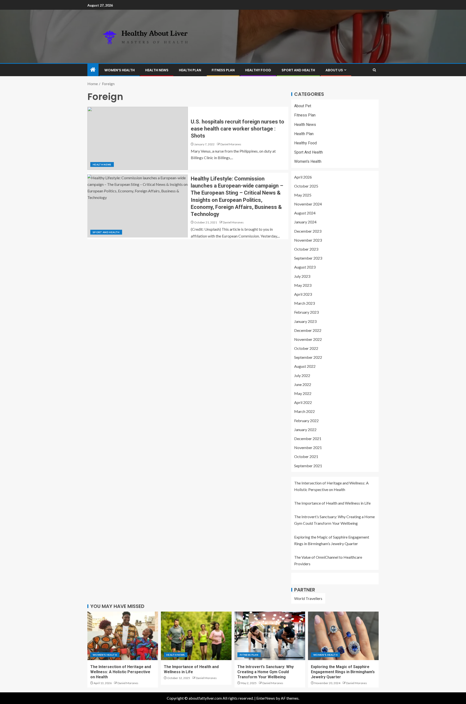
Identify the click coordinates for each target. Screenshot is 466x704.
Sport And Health (298, 70)
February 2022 (306, 420)
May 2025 (302, 195)
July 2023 (302, 276)
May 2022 (302, 393)
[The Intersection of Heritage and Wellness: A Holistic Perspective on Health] (122, 636)
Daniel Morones (230, 144)
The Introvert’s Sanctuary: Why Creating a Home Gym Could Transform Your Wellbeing (265, 671)
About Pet (302, 106)
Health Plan (190, 70)
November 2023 (308, 240)
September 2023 (308, 258)
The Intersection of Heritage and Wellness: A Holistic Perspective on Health (120, 671)
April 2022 (303, 402)
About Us (334, 70)
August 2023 (305, 267)
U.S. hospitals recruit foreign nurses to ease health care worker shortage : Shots (237, 129)
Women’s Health (119, 70)
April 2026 (303, 177)
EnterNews (265, 698)
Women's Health (307, 161)
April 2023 (303, 294)
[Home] (93, 69)
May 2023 (302, 285)
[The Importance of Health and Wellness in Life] (196, 636)
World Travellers (308, 598)
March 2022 (304, 411)
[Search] (374, 70)
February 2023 (306, 312)
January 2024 (305, 222)
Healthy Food (258, 70)
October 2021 (306, 456)
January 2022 (305, 429)
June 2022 (302, 384)
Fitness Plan (223, 70)
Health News (156, 70)
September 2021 (308, 465)
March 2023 (304, 303)
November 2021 (308, 447)
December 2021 (307, 438)
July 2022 (302, 375)
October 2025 (306, 186)
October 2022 (306, 348)
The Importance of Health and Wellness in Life (332, 503)
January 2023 (305, 321)
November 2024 (308, 204)
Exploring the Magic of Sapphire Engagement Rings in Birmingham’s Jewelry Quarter (343, 671)
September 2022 (308, 357)
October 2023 (306, 249)
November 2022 (308, 339)
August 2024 (305, 213)
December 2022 (307, 330)
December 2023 (307, 231)
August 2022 (305, 366)
